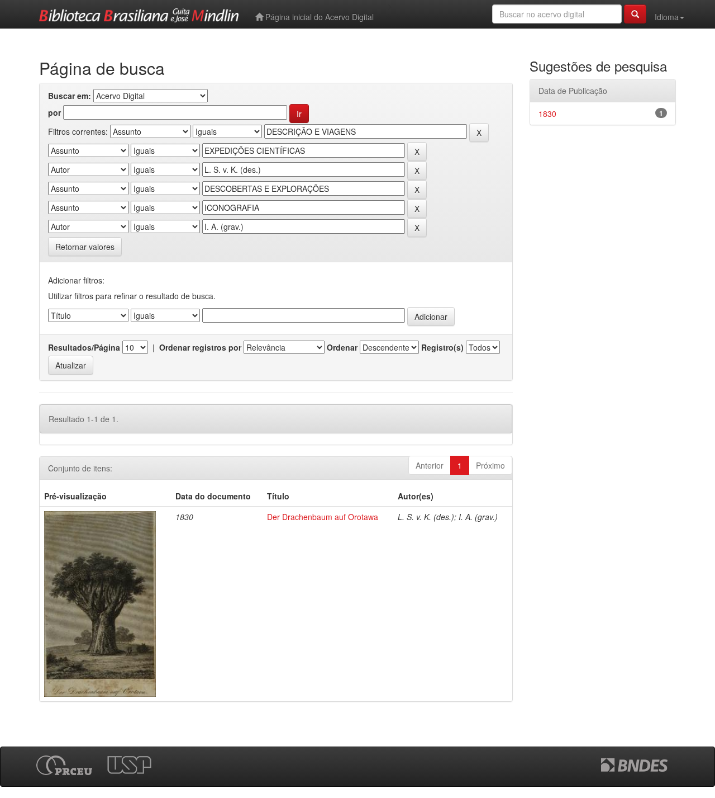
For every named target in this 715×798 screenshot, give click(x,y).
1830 (547, 113)
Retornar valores (85, 246)
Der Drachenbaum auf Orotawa (322, 516)
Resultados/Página (84, 347)
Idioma (667, 16)
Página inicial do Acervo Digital (318, 16)
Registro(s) (442, 347)
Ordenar (342, 347)
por (54, 112)
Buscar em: (69, 95)
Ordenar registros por (200, 347)
